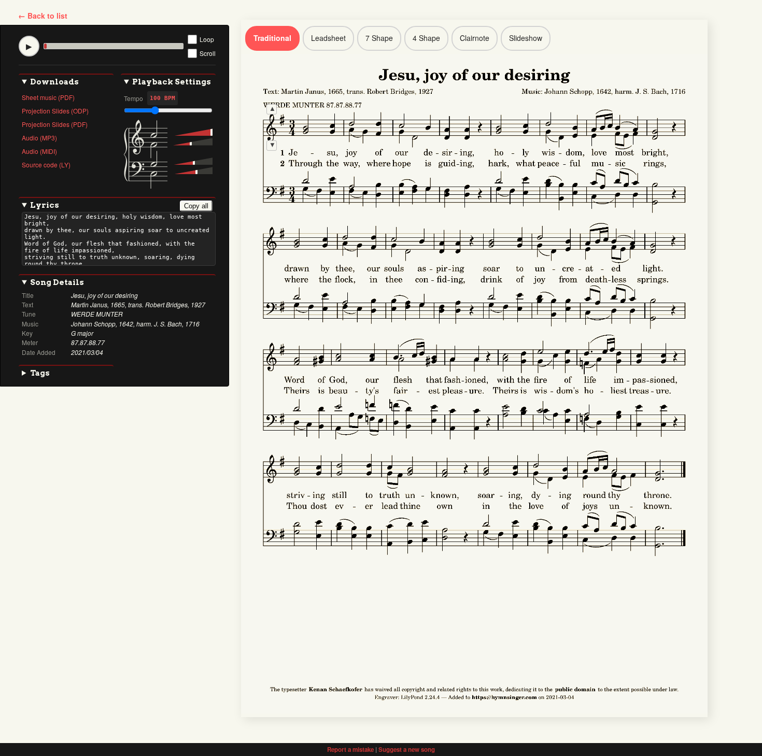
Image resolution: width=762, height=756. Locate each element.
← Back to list (42, 15)
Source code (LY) (46, 164)
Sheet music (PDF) (48, 97)
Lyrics (119, 205)
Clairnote (474, 38)
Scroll (208, 53)
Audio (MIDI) (39, 151)
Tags (40, 373)
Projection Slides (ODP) (55, 110)
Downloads (54, 82)
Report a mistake (350, 749)
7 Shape (379, 38)
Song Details (57, 282)
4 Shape (426, 38)
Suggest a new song (406, 749)
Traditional (272, 38)
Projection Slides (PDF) (55, 124)
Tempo (133, 98)
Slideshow (525, 38)
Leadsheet (328, 38)
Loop (207, 39)
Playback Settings (171, 82)
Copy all (196, 206)
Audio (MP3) (39, 137)
